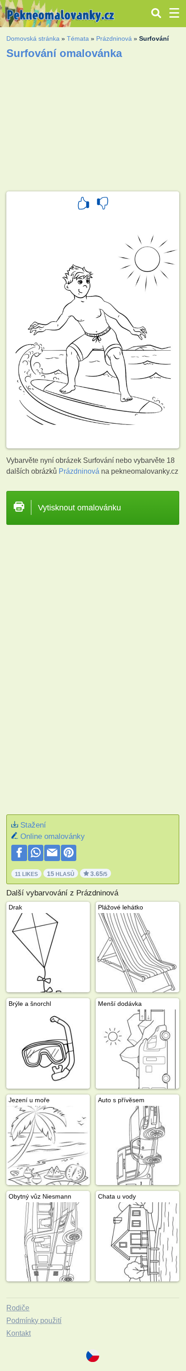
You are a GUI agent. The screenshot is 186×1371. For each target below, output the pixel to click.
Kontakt (18, 1333)
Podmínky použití (33, 1320)
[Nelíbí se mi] (102, 204)
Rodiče (17, 1308)
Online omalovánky (52, 836)
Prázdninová (114, 38)
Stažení (33, 825)
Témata (78, 38)
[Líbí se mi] (83, 204)
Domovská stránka (33, 38)
